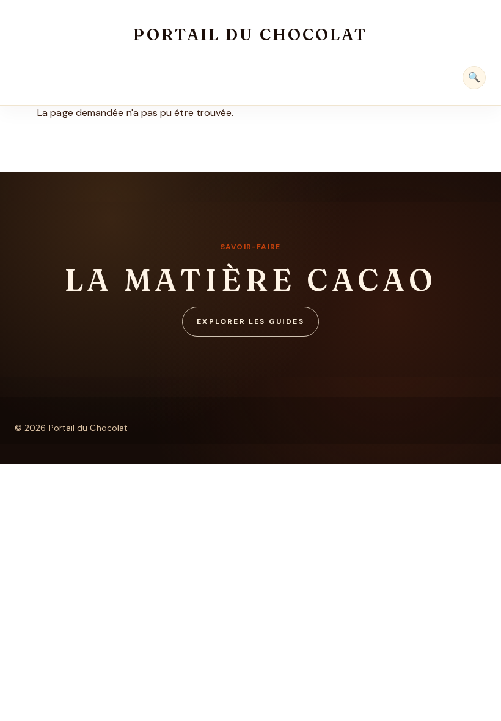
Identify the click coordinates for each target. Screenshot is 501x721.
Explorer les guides (250, 321)
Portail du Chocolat (250, 34)
